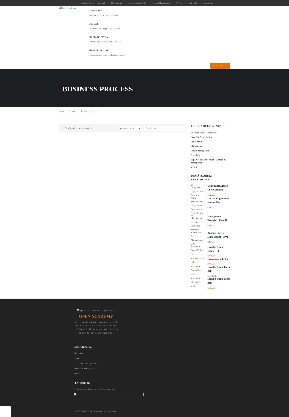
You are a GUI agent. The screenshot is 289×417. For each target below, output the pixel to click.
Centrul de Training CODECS (86, 363)
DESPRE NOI (95, 10)
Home (61, 111)
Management (116, 3)
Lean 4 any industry (217, 259)
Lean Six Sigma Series (137, 3)
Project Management (161, 3)
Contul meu (208, 3)
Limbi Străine (197, 142)
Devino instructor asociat (84, 368)
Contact (77, 358)
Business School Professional (93, 3)
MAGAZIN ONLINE (99, 50)
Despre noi (78, 353)
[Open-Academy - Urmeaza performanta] (71, 8)
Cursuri (72, 111)
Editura (77, 374)
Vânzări (179, 3)
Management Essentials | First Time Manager (218, 220)
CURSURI (94, 24)
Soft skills (193, 3)
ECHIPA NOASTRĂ (98, 37)
